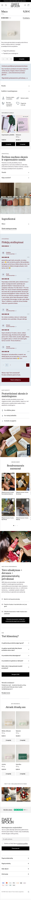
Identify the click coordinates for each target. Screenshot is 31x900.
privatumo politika (22, 843)
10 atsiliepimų (26, 18)
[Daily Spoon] (15, 5)
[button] (13, 525)
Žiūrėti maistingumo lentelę (9, 228)
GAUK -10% (28, 451)
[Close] (28, 446)
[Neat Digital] (28, 892)
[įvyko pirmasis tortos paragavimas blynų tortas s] (23, 794)
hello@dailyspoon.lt (7, 689)
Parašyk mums (6, 693)
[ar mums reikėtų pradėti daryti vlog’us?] (9, 794)
